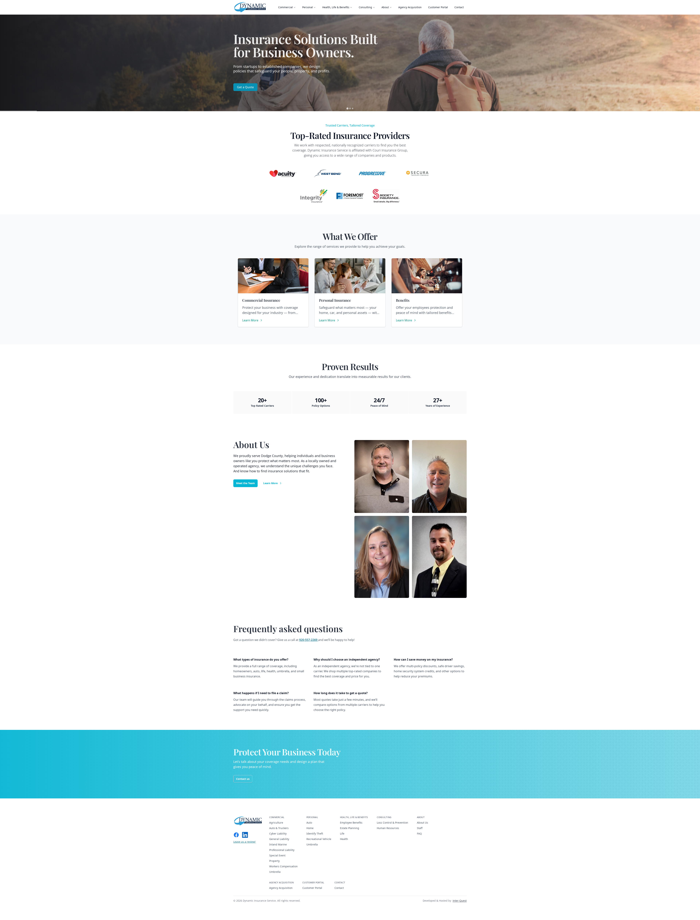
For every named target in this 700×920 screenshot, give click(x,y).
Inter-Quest (460, 900)
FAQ (419, 833)
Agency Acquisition (410, 7)
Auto (309, 822)
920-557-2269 (308, 640)
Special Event (277, 855)
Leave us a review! (244, 841)
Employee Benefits (351, 822)
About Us (422, 822)
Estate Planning (349, 828)
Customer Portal (438, 7)
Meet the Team (245, 483)
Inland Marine (278, 844)
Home (310, 828)
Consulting (365, 7)
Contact (459, 7)
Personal (307, 7)
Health (344, 839)
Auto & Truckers (279, 828)
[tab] (347, 108)
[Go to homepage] (248, 821)
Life (342, 833)
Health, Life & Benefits (335, 7)
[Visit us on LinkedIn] (245, 835)
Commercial (285, 7)
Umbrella (275, 872)
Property (274, 861)
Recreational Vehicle (318, 839)
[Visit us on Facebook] (236, 835)
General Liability (279, 839)
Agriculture (276, 822)
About (385, 7)
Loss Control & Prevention (392, 822)
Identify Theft (314, 833)
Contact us (243, 779)
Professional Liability (281, 850)
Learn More (270, 483)
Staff (420, 828)
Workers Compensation (283, 866)
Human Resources (388, 828)
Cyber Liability (278, 833)
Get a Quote (245, 87)
